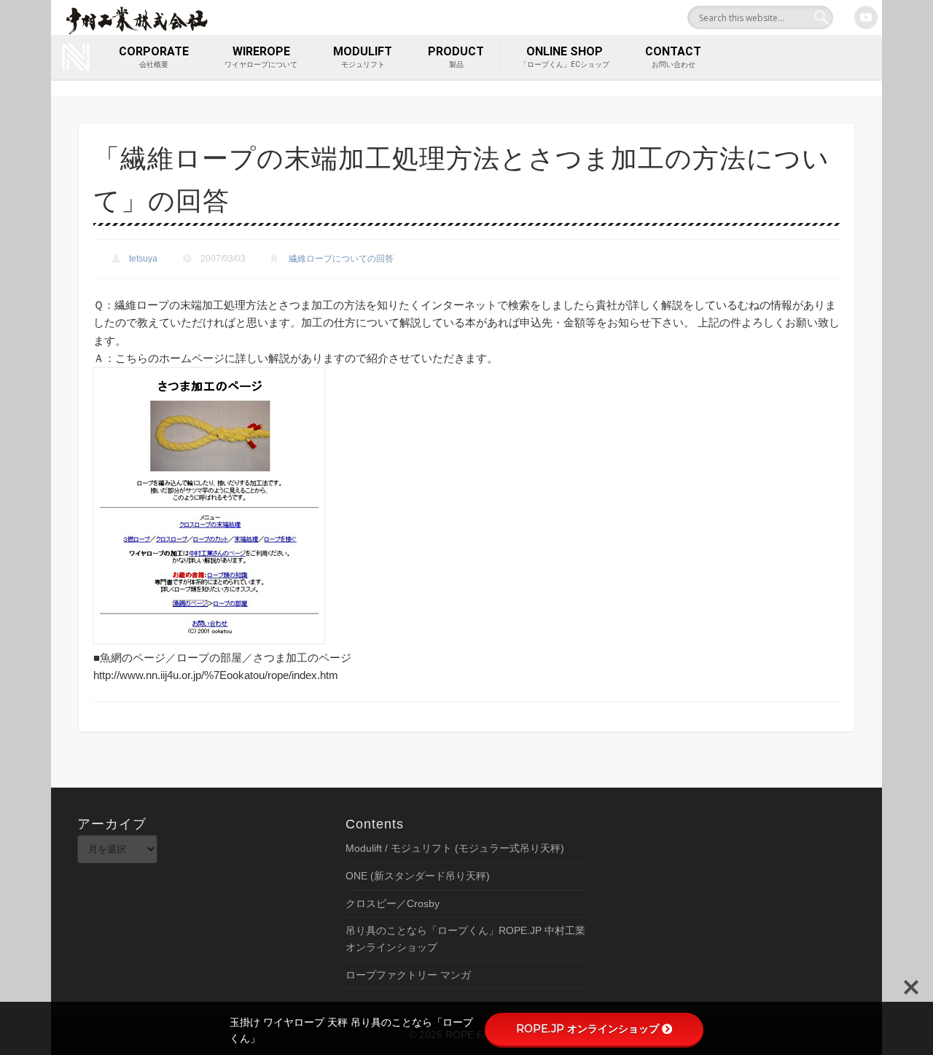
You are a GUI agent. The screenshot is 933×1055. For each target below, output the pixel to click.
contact (673, 56)
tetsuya (143, 259)
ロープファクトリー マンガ (408, 975)
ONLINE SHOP (564, 56)
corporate (154, 56)
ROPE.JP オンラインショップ (587, 1028)
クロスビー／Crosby (393, 903)
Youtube (866, 17)
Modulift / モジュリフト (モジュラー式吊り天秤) (455, 848)
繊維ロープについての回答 (341, 259)
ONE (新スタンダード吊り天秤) (418, 876)
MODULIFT (362, 56)
